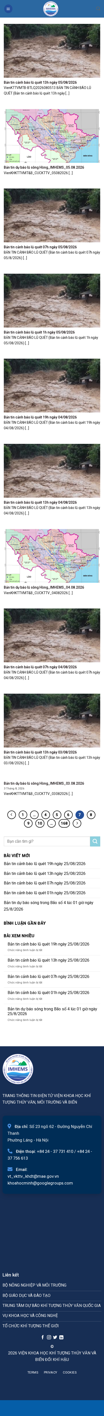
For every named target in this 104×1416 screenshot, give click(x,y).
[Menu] (8, 9)
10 (40, 823)
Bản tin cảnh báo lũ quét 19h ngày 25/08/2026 (45, 863)
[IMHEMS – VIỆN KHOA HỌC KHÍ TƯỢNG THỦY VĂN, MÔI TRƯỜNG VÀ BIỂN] (50, 9)
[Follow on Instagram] (49, 1337)
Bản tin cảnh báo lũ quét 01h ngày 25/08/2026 (45, 892)
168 (64, 823)
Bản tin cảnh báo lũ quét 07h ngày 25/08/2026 (45, 883)
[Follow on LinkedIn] (61, 1337)
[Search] (98, 9)
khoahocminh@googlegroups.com (40, 1183)
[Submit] (95, 841)
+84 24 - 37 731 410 (55, 1151)
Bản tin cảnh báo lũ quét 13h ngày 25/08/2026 (45, 873)
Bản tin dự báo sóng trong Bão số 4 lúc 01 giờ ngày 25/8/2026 (48, 906)
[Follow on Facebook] (43, 1337)
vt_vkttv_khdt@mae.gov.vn (33, 1176)
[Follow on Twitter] (55, 1337)
